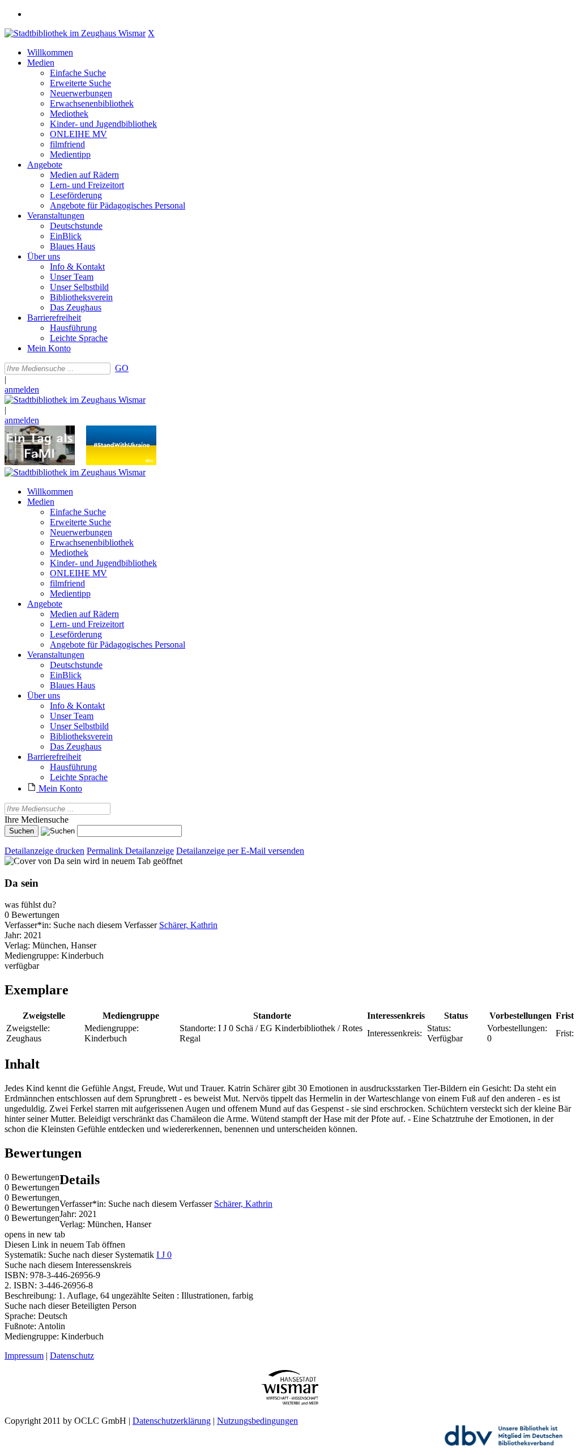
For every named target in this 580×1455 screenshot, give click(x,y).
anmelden (22, 389)
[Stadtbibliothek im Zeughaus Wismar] (75, 33)
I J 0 (164, 1255)
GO (122, 368)
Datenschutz (72, 1355)
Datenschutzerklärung (172, 1421)
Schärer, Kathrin (188, 925)
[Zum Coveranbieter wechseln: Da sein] (43, 861)
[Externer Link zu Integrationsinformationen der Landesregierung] (121, 462)
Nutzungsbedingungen (257, 1421)
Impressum (24, 1355)
